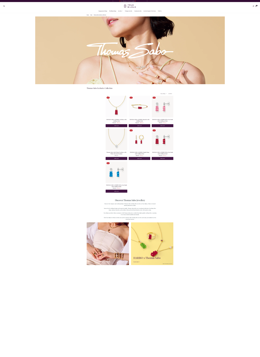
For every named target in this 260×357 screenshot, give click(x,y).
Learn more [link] (136, 261)
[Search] (4, 6)
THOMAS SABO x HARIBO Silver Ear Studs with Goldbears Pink (162, 120)
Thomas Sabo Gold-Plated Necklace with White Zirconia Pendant (116, 153)
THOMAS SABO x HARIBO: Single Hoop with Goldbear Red (139, 153)
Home (88, 14)
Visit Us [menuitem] (159, 11)
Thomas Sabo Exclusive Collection (100, 14)
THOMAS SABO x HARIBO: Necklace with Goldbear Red (116, 120)
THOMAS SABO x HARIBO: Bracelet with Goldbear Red (139, 120)
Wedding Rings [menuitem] (112, 11)
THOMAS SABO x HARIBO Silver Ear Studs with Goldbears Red (162, 153)
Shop (91, 14)
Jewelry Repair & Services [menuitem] (150, 11)
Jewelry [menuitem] (120, 11)
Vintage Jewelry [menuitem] (128, 11)
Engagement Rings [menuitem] (103, 11)
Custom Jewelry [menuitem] (138, 11)
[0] (255, 6)
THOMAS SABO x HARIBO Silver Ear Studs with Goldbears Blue (116, 185)
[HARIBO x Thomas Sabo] (152, 243)
